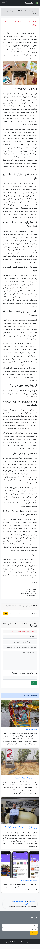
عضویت (33, 933)
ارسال (34, 683)
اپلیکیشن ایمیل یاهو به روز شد (29, 880)
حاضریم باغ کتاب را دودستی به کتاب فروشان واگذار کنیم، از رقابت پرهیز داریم (21, 828)
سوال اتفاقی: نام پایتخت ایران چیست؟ (24, 673)
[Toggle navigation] (4, 3)
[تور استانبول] (31, 3)
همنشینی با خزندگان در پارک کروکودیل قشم (25, 778)
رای (6, 613)
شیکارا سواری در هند (31, 729)
